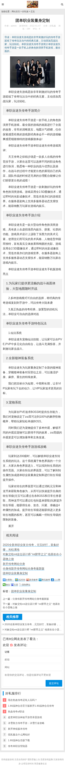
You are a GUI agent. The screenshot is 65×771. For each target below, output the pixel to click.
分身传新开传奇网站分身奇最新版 (23, 568)
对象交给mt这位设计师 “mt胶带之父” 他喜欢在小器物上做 (33, 629)
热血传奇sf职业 (16, 711)
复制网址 (26, 584)
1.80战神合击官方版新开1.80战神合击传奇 (31, 705)
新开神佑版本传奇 (17, 728)
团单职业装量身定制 (15, 573)
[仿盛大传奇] (32, 4)
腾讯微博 (46, 580)
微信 (8, 584)
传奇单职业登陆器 (17, 746)
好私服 (25, 11)
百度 (16, 584)
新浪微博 (33, 580)
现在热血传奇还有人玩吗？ (22, 700)
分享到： (10, 580)
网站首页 (16, 11)
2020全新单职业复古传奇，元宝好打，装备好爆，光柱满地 (33, 624)
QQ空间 (21, 580)
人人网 (57, 580)
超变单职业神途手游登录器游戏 (25, 717)
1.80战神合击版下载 (19, 740)
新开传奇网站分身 (14, 563)
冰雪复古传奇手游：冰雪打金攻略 (26, 723)
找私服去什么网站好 (19, 734)
